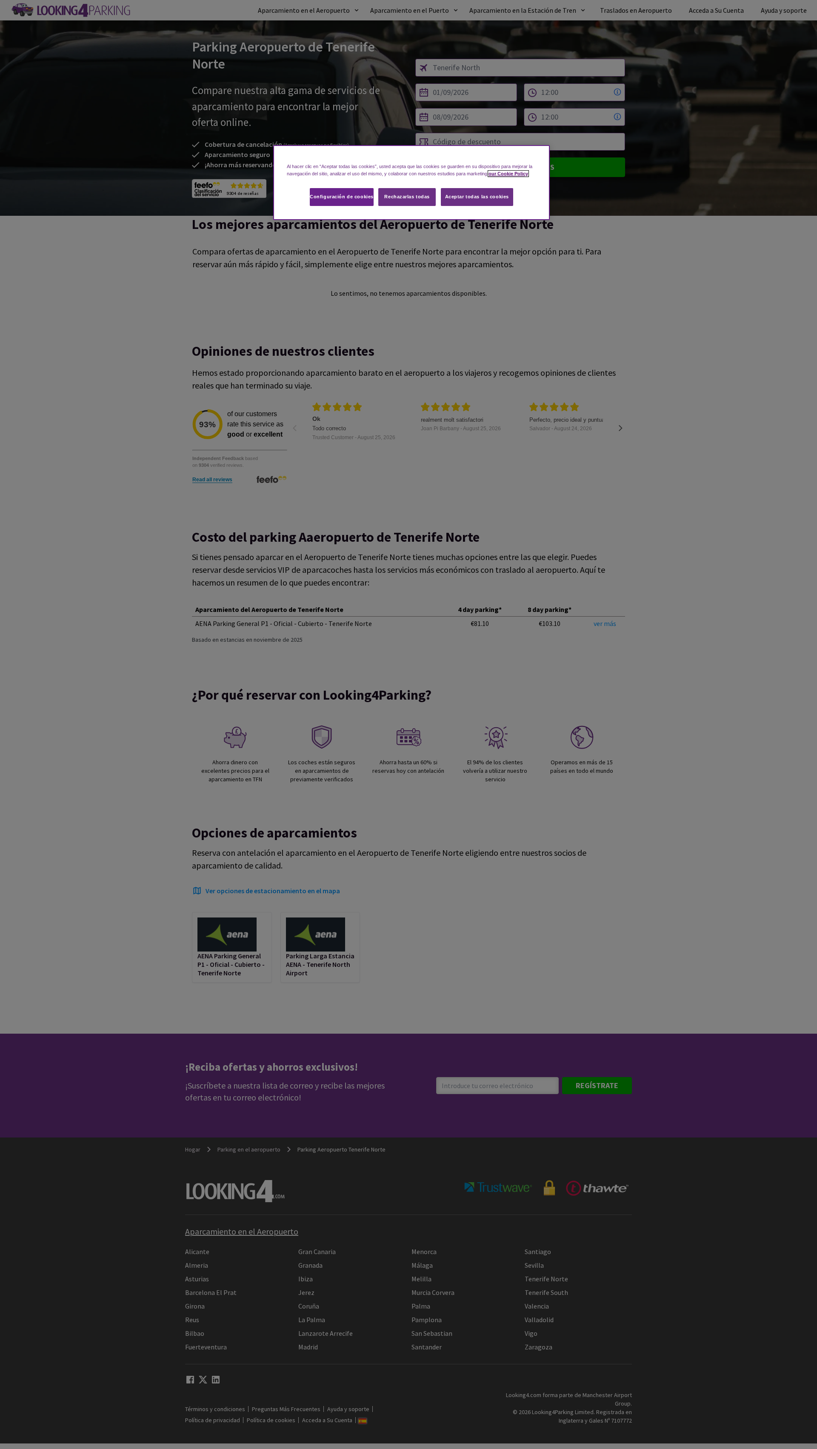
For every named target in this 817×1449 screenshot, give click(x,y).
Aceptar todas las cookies (477, 196)
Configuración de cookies (342, 196)
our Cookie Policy (508, 173)
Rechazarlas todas (407, 196)
